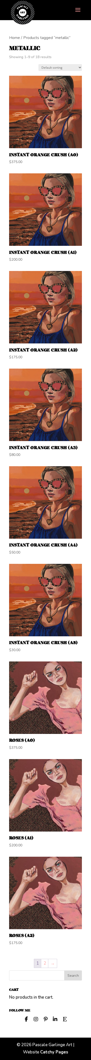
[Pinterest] (45, 1019)
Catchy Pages (54, 1052)
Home (14, 38)
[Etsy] (65, 1019)
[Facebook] (26, 1019)
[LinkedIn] (55, 1019)
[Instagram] (36, 1019)
